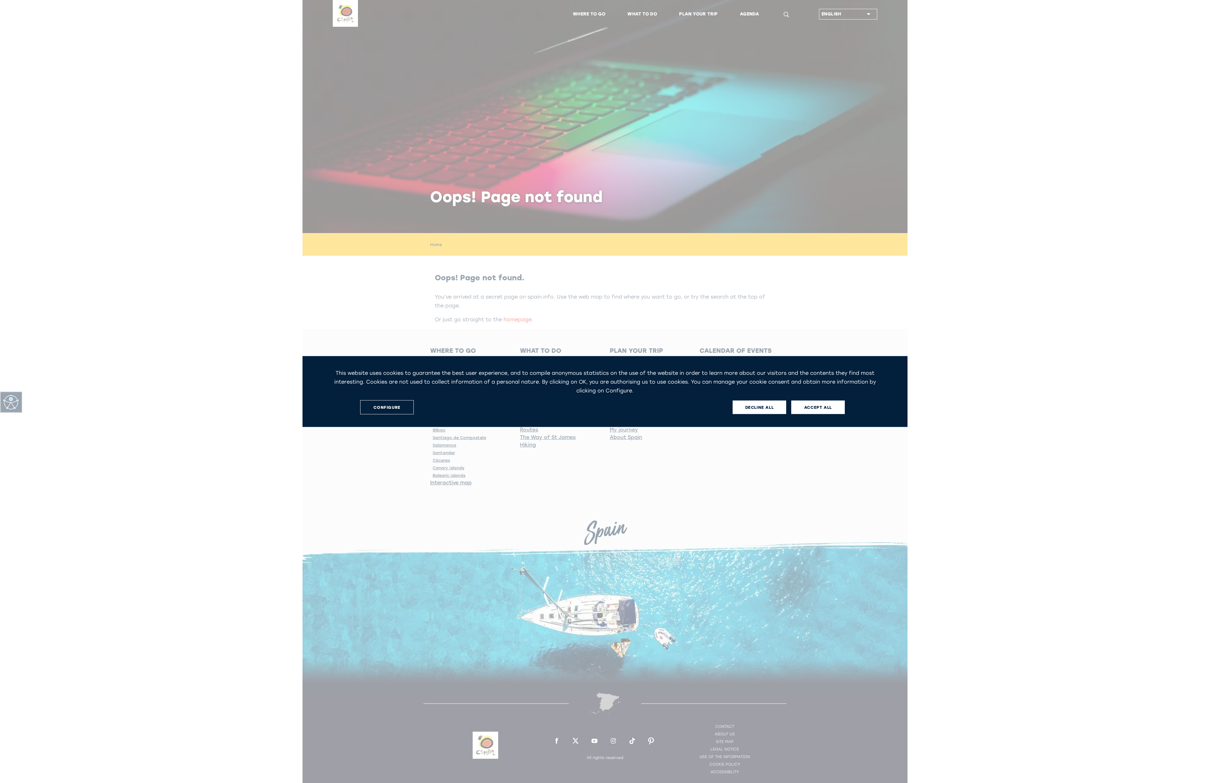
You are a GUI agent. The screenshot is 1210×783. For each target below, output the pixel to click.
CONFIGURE (386, 407)
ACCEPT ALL (818, 407)
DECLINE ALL (759, 407)
